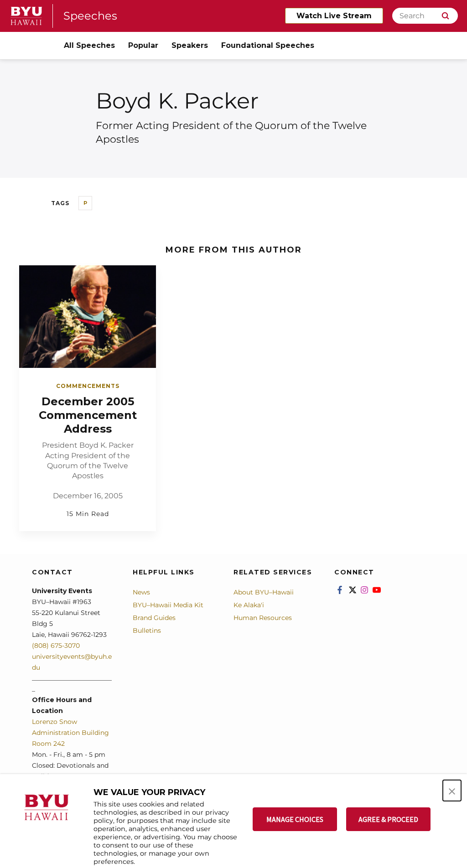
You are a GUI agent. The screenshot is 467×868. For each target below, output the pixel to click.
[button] (452, 790)
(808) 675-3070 (56, 645)
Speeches (90, 15)
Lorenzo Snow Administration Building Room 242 (70, 733)
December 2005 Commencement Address (88, 415)
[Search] (445, 16)
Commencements (87, 385)
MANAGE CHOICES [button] (294, 819)
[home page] (26, 16)
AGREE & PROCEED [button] (388, 819)
